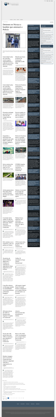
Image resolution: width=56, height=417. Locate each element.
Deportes (21, 19)
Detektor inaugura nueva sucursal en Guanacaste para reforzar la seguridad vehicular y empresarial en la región (8, 360)
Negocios (18, 19)
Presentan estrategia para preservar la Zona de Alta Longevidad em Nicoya (8, 115)
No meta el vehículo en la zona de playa (8, 394)
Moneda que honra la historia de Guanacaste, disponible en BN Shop (20, 60)
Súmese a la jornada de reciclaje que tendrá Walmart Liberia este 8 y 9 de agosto (20, 193)
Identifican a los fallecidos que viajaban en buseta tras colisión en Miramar (47, 35)
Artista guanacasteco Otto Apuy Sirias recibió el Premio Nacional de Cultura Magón (8, 193)
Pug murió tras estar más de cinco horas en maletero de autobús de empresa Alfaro (47, 29)
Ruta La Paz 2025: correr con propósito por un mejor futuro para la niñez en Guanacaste (20, 337)
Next (3, 399)
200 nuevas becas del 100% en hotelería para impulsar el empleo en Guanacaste (8, 314)
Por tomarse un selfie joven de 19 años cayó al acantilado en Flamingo (46, 38)
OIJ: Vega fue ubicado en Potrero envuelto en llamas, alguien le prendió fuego (47, 31)
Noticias (15, 19)
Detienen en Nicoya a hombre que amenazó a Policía (12, 27)
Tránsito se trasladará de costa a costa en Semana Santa (10, 387)
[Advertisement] (28, 12)
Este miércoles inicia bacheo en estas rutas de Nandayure (10, 386)
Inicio (6, 20)
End (6, 399)
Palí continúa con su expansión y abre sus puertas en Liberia (8, 243)
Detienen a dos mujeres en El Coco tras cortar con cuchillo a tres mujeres (46, 36)
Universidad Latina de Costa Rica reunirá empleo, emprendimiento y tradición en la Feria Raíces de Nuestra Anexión (8, 61)
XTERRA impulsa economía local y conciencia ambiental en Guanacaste (20, 167)
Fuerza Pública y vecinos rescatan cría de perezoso (9, 393)
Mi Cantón (11, 19)
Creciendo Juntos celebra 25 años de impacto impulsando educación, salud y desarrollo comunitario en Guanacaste (8, 222)
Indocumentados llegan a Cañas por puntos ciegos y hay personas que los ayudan (46, 42)
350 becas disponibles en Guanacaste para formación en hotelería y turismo (12, 388)
